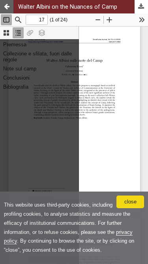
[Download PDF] (141, 6)
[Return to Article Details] (6, 6)
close (130, 202)
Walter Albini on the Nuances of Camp (67, 6)
